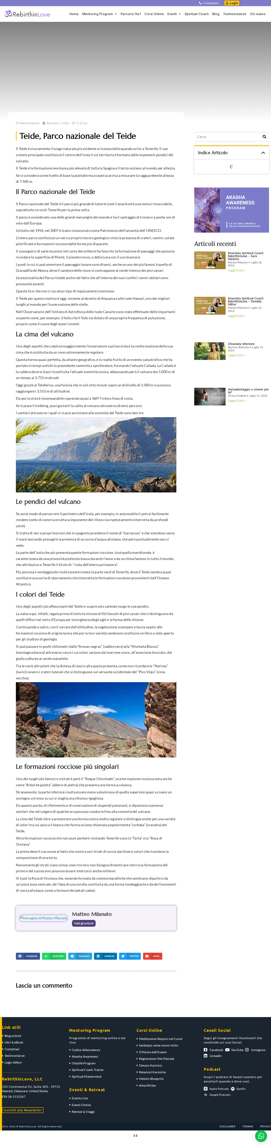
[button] (28, 956)
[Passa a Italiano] (135, 1135)
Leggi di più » (237, 270)
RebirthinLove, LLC (22, 1079)
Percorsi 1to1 (131, 14)
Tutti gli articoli (84, 923)
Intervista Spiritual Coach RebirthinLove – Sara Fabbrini (245, 256)
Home (74, 14)
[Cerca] (264, 136)
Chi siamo (258, 14)
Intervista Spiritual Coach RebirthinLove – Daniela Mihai (245, 301)
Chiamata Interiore (241, 344)
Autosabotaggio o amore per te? (248, 390)
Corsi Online (154, 14)
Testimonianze (234, 14)
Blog (215, 14)
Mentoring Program (97, 14)
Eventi (172, 14)
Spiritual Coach (197, 14)
